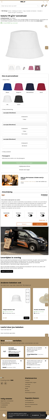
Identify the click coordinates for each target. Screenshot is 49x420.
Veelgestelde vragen (30, 382)
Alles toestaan (40, 224)
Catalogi (27, 386)
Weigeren (24, 224)
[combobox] (18, 6)
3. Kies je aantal (6, 151)
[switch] (18, 215)
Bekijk (26, 318)
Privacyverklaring (5, 403)
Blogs (26, 388)
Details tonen (42, 220)
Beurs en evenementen (31, 404)
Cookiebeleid (4, 405)
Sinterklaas (28, 406)
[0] (41, 6)
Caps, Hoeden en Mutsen (29, 11)
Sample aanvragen (24, 169)
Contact (27, 380)
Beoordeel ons (14, 355)
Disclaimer (3, 407)
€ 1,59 (36, 318)
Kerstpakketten (29, 400)
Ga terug (4, 11)
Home (9, 11)
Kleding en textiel (17, 11)
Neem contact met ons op (28, 181)
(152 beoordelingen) (13, 352)
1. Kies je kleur (6, 79)
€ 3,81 (5, 318)
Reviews (27, 390)
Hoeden (40, 11)
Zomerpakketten (29, 402)
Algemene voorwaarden (7, 401)
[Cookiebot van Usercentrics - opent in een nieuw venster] (42, 195)
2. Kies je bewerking (7, 109)
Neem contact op (7, 271)
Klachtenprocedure (30, 392)
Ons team (27, 384)
